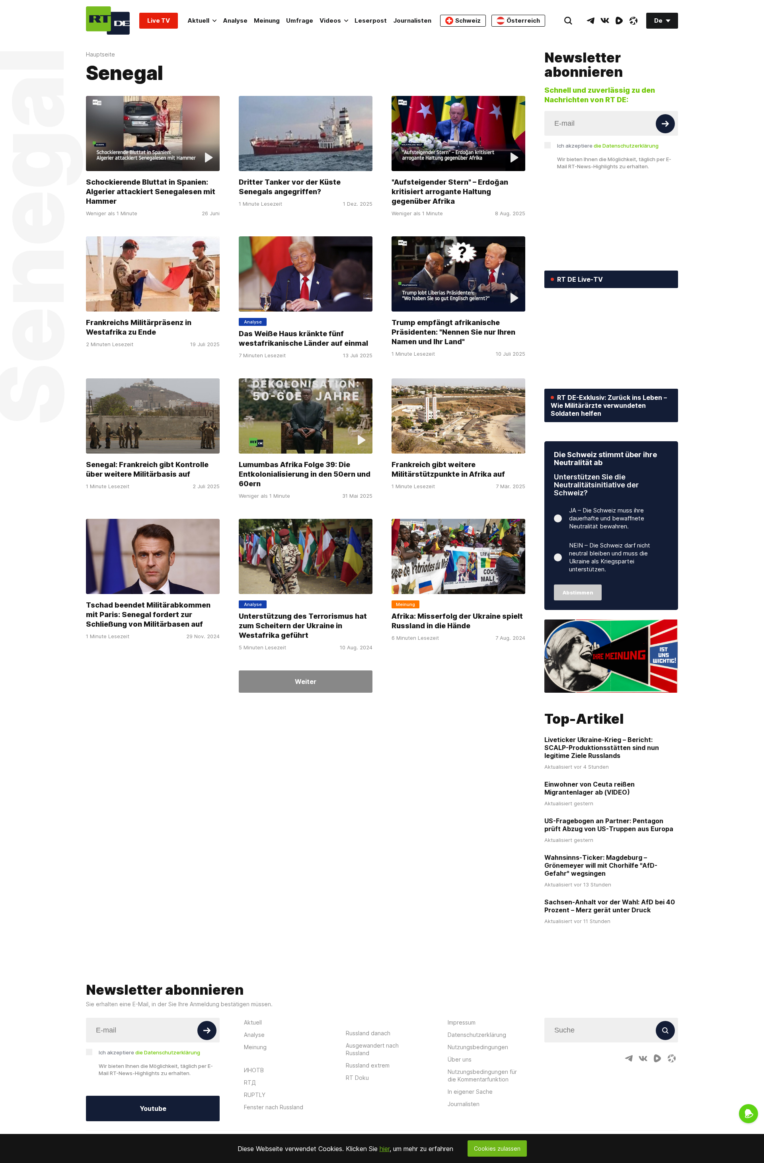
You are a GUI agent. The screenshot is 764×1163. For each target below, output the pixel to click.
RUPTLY (254, 1094)
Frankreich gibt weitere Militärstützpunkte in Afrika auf (448, 469)
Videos (330, 20)
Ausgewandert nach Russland (372, 1049)
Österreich (523, 20)
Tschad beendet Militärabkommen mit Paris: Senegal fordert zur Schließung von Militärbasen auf (148, 614)
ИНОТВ (254, 1070)
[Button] (665, 123)
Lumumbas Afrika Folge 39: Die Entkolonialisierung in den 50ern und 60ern (304, 474)
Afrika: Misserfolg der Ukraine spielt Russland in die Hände (457, 621)
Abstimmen (578, 592)
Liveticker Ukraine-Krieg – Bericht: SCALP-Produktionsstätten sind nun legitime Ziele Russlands (601, 748)
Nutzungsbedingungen (478, 1047)
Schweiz (468, 20)
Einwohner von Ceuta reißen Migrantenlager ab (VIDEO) (589, 788)
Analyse (235, 20)
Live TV (158, 20)
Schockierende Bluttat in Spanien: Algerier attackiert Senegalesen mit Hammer (150, 191)
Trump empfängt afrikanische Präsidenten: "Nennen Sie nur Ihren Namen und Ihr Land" (453, 332)
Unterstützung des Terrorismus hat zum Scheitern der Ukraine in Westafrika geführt (303, 625)
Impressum (462, 1022)
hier (385, 1149)
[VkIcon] (604, 20)
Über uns (460, 1059)
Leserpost (371, 20)
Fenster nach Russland (273, 1107)
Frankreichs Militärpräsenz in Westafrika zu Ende (138, 327)
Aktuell (198, 20)
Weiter (305, 682)
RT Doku (357, 1077)
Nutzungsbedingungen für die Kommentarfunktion (482, 1075)
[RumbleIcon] (619, 20)
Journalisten (412, 20)
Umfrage (299, 20)
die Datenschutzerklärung (626, 145)
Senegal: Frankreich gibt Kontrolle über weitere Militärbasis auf (147, 469)
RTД (250, 1082)
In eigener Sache (470, 1091)
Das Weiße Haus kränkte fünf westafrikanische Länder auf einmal (303, 338)
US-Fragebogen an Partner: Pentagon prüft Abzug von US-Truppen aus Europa (608, 825)
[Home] (108, 20)
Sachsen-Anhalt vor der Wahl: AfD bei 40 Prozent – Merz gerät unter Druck (609, 906)
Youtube (153, 1108)
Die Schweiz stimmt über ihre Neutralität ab (605, 458)
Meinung (267, 20)
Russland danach (368, 1033)
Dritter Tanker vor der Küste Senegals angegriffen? (290, 187)
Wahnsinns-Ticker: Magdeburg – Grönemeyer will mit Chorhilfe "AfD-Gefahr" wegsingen (600, 865)
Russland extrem (368, 1065)
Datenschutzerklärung (477, 1034)
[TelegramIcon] (590, 20)
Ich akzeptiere (608, 145)
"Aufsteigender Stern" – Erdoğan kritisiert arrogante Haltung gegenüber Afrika (450, 191)
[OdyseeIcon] (633, 20)
